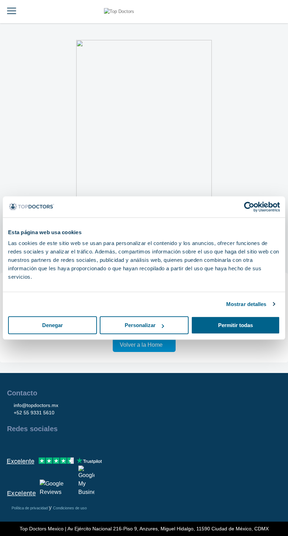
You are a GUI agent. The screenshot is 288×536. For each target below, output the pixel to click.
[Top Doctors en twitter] (50, 443)
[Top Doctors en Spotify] (88, 443)
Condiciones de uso (70, 508)
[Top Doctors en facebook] (12, 443)
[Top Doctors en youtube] (62, 443)
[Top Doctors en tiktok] (75, 443)
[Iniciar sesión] (280, 11)
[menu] (11, 11)
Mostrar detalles (246, 304)
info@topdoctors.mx (36, 405)
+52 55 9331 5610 (34, 412)
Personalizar (140, 325)
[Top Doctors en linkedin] (37, 443)
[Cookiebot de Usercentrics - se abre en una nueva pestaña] (249, 207)
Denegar (52, 325)
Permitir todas (235, 325)
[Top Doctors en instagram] (25, 443)
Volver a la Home (141, 345)
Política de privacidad (30, 508)
